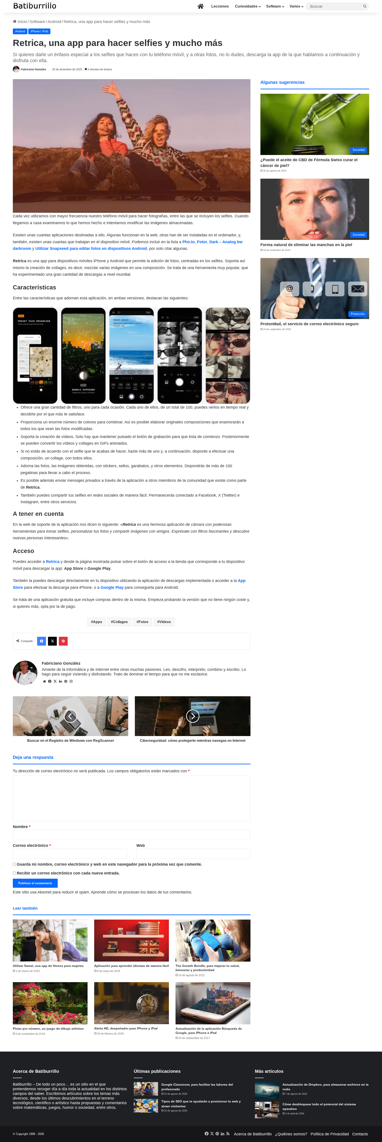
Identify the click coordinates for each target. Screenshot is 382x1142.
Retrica (52, 561)
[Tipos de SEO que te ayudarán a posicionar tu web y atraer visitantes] (146, 1106)
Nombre (22, 826)
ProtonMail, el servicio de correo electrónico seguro (309, 324)
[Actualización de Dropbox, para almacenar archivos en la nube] (267, 1090)
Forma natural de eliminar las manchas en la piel (306, 245)
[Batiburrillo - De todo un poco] (35, 6)
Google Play (112, 587)
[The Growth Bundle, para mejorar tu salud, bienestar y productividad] (213, 941)
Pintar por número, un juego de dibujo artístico (48, 1028)
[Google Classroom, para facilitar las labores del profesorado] (146, 1089)
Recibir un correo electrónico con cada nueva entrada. (68, 873)
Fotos (143, 622)
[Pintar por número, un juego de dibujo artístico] (50, 1003)
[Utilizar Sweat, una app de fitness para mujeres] (50, 941)
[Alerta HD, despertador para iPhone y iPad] (131, 1003)
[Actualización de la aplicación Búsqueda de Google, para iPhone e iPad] (213, 1003)
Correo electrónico (32, 845)
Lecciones (220, 6)
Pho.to (188, 242)
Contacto (360, 1134)
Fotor (202, 242)
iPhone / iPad (39, 31)
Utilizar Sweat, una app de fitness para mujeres (48, 966)
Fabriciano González (33, 69)
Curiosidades (246, 6)
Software (273, 6)
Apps (97, 622)
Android (54, 21)
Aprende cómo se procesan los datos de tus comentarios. (141, 892)
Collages (120, 622)
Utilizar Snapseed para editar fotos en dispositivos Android (91, 248)
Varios (295, 6)
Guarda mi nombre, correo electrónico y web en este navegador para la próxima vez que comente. (109, 864)
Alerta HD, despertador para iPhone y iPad (126, 1028)
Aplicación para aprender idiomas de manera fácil (131, 966)
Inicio (22, 21)
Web (140, 845)
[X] (55, 681)
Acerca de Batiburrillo (253, 1134)
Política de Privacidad (330, 1134)
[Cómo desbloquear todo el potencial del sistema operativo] (267, 1110)
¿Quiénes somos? (291, 1134)
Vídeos (165, 622)
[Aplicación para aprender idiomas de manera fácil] (131, 941)
